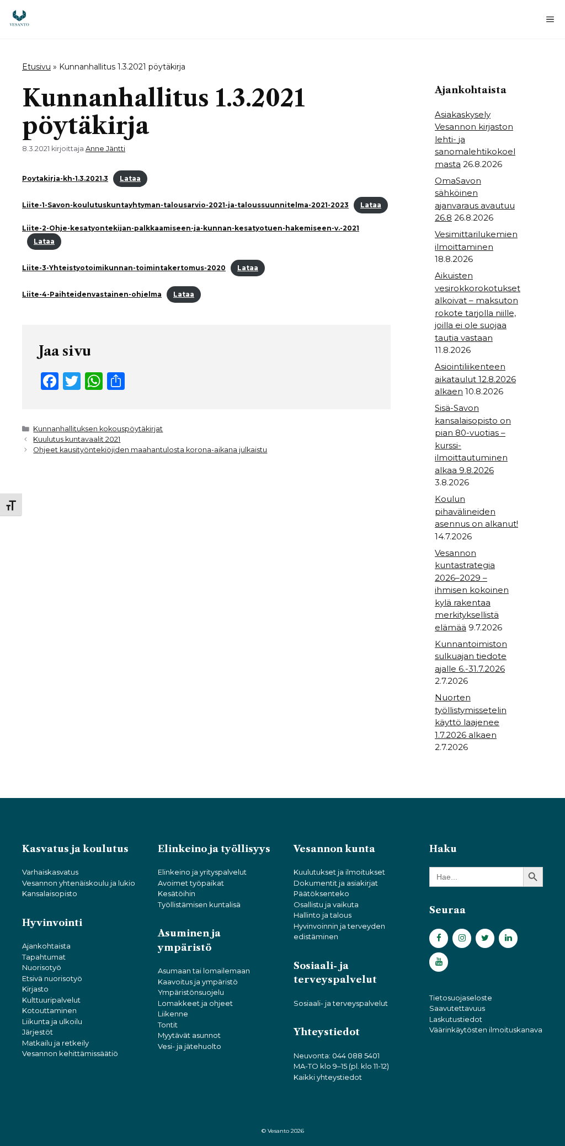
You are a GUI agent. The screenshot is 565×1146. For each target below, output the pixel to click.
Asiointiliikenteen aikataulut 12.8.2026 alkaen (475, 379)
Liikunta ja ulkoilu (52, 1021)
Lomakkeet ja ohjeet (195, 1003)
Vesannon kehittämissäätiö (70, 1053)
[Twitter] (485, 938)
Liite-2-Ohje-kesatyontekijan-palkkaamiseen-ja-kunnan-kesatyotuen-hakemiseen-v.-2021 (190, 228)
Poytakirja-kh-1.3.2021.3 (65, 178)
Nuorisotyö (41, 967)
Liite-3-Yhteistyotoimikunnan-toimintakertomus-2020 (124, 268)
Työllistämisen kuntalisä (199, 904)
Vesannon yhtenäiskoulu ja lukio (78, 883)
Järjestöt (37, 1031)
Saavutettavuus (457, 1008)
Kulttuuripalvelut (51, 999)
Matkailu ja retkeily (55, 1042)
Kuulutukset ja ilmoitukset (339, 871)
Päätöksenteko (321, 893)
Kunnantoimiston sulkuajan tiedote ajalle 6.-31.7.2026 (471, 656)
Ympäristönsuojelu (191, 992)
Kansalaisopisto (49, 893)
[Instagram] (461, 938)
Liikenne (173, 1013)
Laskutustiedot (455, 1019)
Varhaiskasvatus (50, 871)
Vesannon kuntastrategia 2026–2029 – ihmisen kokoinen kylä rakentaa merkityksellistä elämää (472, 590)
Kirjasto (35, 988)
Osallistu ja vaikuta (326, 904)
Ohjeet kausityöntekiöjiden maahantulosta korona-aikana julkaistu (150, 450)
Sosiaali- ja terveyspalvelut (341, 1003)
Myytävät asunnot (189, 1035)
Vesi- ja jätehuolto (189, 1046)
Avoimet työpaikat (191, 883)
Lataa (130, 178)
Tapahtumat (44, 956)
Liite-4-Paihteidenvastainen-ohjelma (92, 294)
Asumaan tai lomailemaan (204, 970)
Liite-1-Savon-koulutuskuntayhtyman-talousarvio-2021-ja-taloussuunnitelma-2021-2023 (185, 205)
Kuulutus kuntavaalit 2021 (76, 439)
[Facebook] (438, 938)
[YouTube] (438, 962)
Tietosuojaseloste (460, 997)
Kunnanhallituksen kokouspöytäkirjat (98, 429)
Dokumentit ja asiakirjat (336, 883)
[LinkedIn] (508, 938)
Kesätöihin (176, 893)
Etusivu (36, 67)
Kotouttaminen (49, 1010)
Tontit (168, 1024)
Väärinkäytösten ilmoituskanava (485, 1029)
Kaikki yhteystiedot (328, 1077)
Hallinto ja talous (322, 915)
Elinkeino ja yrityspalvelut (202, 871)
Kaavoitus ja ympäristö (198, 981)
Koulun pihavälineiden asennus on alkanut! (476, 511)
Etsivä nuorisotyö (52, 978)
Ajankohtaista (46, 945)
